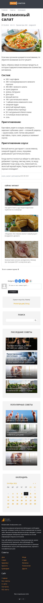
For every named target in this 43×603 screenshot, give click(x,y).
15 (30, 497)
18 (13, 500)
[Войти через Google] (30, 281)
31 (8, 507)
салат (8, 176)
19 (17, 500)
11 (13, 497)
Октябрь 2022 (12, 483)
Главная (4, 578)
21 (26, 500)
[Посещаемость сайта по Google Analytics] (6, 521)
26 (17, 504)
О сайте (4, 584)
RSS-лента (5, 590)
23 (35, 500)
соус (4, 176)
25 (13, 504)
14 (26, 497)
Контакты (5, 587)
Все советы (6, 581)
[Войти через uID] (16, 281)
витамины (15, 176)
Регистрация (19, 303)
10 (8, 497)
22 (30, 500)
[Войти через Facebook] (23, 281)
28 (26, 504)
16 (35, 497)
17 (8, 500)
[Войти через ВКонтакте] (19, 281)
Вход (27, 303)
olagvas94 (32, 25)
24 (8, 504)
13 (21, 497)
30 (35, 504)
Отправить (12, 291)
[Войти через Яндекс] (26, 281)
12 (17, 497)
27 (21, 504)
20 (21, 500)
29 (30, 504)
